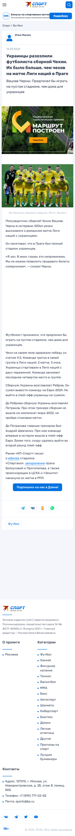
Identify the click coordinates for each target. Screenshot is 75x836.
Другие (45, 738)
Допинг (45, 723)
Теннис (45, 676)
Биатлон (46, 717)
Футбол (18, 25)
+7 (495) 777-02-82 (32, 795)
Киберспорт (49, 711)
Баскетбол (48, 682)
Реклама (11, 654)
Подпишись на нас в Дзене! (37, 487)
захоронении (35, 463)
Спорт (6, 25)
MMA (43, 688)
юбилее (13, 458)
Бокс (43, 693)
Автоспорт (48, 699)
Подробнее (60, 15)
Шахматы (47, 705)
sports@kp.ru (25, 801)
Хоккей (45, 660)
